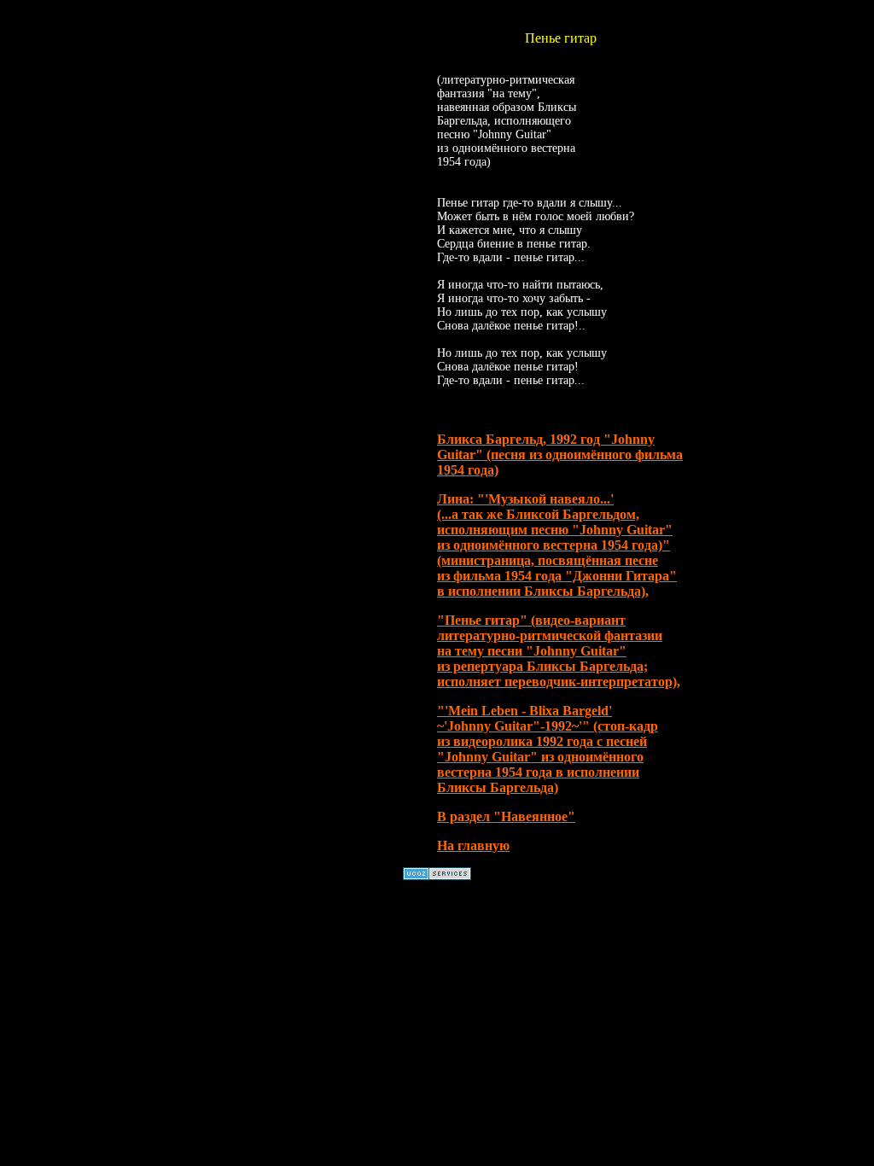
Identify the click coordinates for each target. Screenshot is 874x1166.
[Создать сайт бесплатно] (437, 875)
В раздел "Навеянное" (506, 816)
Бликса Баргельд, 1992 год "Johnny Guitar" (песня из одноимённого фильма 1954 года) (560, 454)
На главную (473, 845)
